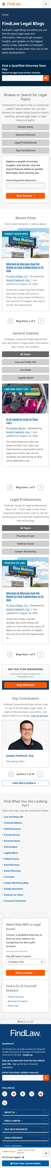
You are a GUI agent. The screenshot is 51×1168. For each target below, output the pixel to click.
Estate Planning (12, 870)
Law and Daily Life (13, 816)
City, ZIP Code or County (18, 956)
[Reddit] (40, 1093)
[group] (25, 276)
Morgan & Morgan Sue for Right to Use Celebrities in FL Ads (25, 267)
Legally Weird (11, 852)
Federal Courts (11, 858)
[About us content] (46, 1112)
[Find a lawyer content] (46, 1121)
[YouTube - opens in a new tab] (13, 1093)
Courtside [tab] (25, 369)
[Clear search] (42, 962)
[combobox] (25, 962)
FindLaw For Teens (13, 894)
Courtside (9, 876)
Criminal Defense (13, 822)
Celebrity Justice (12, 828)
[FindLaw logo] (15, 4)
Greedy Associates (13, 888)
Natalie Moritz (17, 428)
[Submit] (46, 1078)
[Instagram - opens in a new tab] (31, 1093)
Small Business (12, 864)
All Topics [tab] (25, 354)
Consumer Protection (15, 900)
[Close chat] (46, 1153)
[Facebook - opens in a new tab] (4, 1093)
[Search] (46, 4)
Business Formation (18, 1001)
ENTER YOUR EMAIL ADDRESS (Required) (20, 1072)
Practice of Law (12, 834)
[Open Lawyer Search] (25, 78)
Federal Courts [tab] (25, 543)
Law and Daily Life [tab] (25, 362)
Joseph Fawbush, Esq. (18, 280)
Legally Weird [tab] (25, 377)
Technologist (10, 846)
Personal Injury (12, 840)
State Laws (13, 1005)
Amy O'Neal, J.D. (19, 276)
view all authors (39, 715)
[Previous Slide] (10, 321)
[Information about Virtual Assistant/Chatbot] (23, 1157)
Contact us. (28, 1055)
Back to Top (26, 1021)
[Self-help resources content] (46, 1129)
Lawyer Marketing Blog (16, 882)
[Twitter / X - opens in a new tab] (22, 1093)
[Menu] (3, 4)
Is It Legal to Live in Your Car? (22, 420)
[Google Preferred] (4, 1102)
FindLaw (5, 15)
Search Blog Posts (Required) (21, 180)
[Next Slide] (40, 321)
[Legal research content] (46, 1138)
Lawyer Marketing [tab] (25, 551)
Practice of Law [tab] (25, 535)
